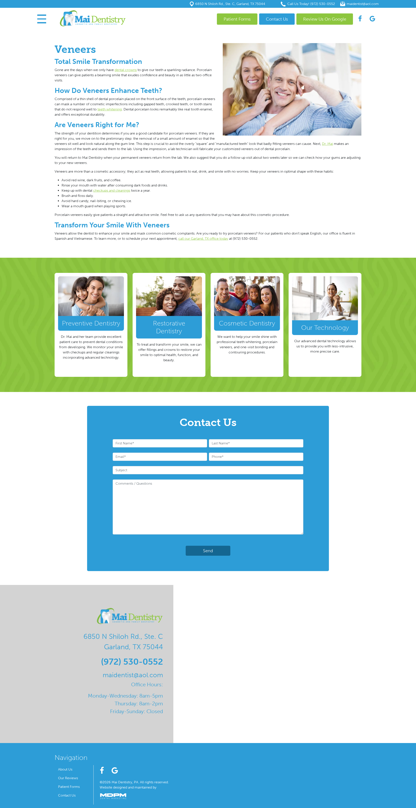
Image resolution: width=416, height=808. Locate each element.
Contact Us (277, 19)
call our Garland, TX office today (203, 238)
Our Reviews (68, 778)
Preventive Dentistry (91, 323)
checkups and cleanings (111, 190)
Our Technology (325, 328)
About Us (65, 769)
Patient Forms (237, 19)
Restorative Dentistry (169, 327)
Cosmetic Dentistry (247, 323)
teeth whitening (110, 109)
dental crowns (126, 70)
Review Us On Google (324, 19)
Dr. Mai (327, 144)
